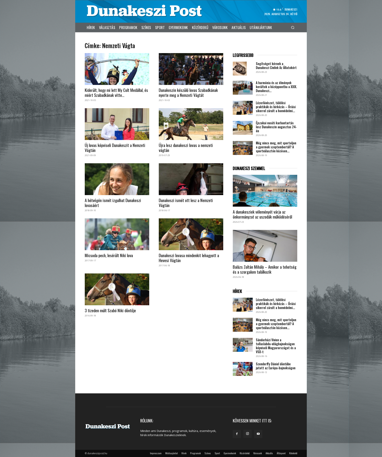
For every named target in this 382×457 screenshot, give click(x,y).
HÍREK (237, 291)
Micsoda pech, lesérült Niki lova (109, 255)
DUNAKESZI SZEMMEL (249, 168)
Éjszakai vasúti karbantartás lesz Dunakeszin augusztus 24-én (276, 127)
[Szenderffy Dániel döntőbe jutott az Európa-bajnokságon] (243, 369)
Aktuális (269, 453)
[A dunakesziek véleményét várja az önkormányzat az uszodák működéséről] (265, 191)
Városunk (257, 453)
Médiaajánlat (171, 453)
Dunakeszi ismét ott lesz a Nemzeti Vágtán (186, 202)
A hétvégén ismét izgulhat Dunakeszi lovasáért (113, 202)
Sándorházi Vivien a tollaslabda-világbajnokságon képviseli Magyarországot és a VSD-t (276, 345)
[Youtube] (258, 434)
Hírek (183, 453)
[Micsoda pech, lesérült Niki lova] (117, 234)
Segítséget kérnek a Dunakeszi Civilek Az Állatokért (276, 65)
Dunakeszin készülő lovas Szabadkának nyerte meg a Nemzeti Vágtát (188, 92)
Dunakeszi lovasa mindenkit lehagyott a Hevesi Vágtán (189, 257)
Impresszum (156, 453)
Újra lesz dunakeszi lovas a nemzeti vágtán (186, 147)
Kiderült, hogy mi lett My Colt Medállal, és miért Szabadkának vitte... (116, 92)
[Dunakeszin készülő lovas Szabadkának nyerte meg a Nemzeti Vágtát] (191, 69)
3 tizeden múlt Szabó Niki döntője (110, 310)
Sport (217, 453)
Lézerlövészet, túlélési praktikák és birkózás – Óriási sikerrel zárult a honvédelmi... (276, 106)
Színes (208, 453)
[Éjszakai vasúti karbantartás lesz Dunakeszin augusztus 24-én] (243, 128)
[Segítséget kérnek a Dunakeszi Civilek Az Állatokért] (240, 69)
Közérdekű (244, 453)
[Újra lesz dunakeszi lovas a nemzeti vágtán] (191, 124)
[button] (292, 27)
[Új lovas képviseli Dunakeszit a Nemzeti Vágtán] (117, 124)
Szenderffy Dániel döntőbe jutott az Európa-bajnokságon (275, 366)
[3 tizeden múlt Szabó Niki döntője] (117, 289)
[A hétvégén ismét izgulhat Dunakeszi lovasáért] (117, 179)
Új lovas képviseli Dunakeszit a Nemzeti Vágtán (115, 147)
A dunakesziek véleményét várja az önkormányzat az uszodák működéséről (262, 214)
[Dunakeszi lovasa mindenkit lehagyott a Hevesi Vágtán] (191, 234)
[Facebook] (237, 434)
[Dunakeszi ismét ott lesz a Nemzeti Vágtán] (191, 179)
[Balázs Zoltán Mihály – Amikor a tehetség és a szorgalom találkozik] (265, 246)
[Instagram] (247, 434)
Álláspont (281, 453)
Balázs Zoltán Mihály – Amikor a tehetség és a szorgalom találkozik (264, 269)
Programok (195, 453)
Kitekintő (293, 453)
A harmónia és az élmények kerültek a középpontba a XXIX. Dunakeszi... (276, 86)
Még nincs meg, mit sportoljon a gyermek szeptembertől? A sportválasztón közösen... (276, 147)
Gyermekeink (230, 453)
